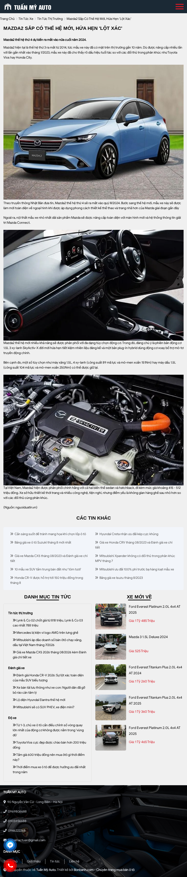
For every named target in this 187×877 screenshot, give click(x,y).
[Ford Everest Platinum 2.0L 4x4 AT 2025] (110, 616)
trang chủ (7, 19)
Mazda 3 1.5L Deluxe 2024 (148, 637)
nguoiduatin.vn (26, 507)
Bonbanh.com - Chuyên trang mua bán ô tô (104, 870)
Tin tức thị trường (50, 19)
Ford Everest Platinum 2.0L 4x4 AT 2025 (154, 610)
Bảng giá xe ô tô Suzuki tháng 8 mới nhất (42, 542)
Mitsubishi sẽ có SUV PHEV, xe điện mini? (45, 707)
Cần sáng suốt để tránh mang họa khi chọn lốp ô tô (50, 534)
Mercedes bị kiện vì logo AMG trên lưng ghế (47, 633)
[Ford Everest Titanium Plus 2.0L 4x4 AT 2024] (110, 677)
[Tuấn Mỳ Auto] (27, 6)
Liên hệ (74, 861)
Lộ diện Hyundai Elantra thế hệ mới (40, 700)
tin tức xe (25, 19)
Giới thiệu (34, 861)
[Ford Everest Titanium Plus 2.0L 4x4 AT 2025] (110, 707)
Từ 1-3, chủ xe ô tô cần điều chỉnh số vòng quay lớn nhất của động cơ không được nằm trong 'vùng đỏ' (48, 730)
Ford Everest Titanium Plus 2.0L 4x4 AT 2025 (155, 700)
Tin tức (55, 861)
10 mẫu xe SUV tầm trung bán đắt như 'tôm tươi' (47, 569)
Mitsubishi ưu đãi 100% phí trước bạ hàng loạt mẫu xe (136, 569)
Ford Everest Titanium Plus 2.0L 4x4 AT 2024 (155, 670)
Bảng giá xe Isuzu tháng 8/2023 (121, 578)
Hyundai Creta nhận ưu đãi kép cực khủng (128, 534)
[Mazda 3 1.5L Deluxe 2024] (110, 647)
